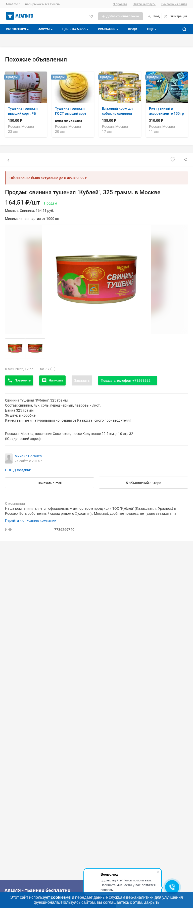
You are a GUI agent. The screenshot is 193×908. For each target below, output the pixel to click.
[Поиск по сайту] (184, 29)
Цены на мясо (73, 29)
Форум (44, 29)
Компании (106, 29)
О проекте (120, 4)
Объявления (16, 29)
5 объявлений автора (143, 483)
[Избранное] (91, 16)
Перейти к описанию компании (30, 520)
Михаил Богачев (28, 456)
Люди (132, 29)
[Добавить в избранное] (173, 160)
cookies (58, 897)
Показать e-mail (50, 483)
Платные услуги (144, 4)
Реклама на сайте (174, 4)
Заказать (82, 380)
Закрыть (151, 902)
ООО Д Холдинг (18, 470)
